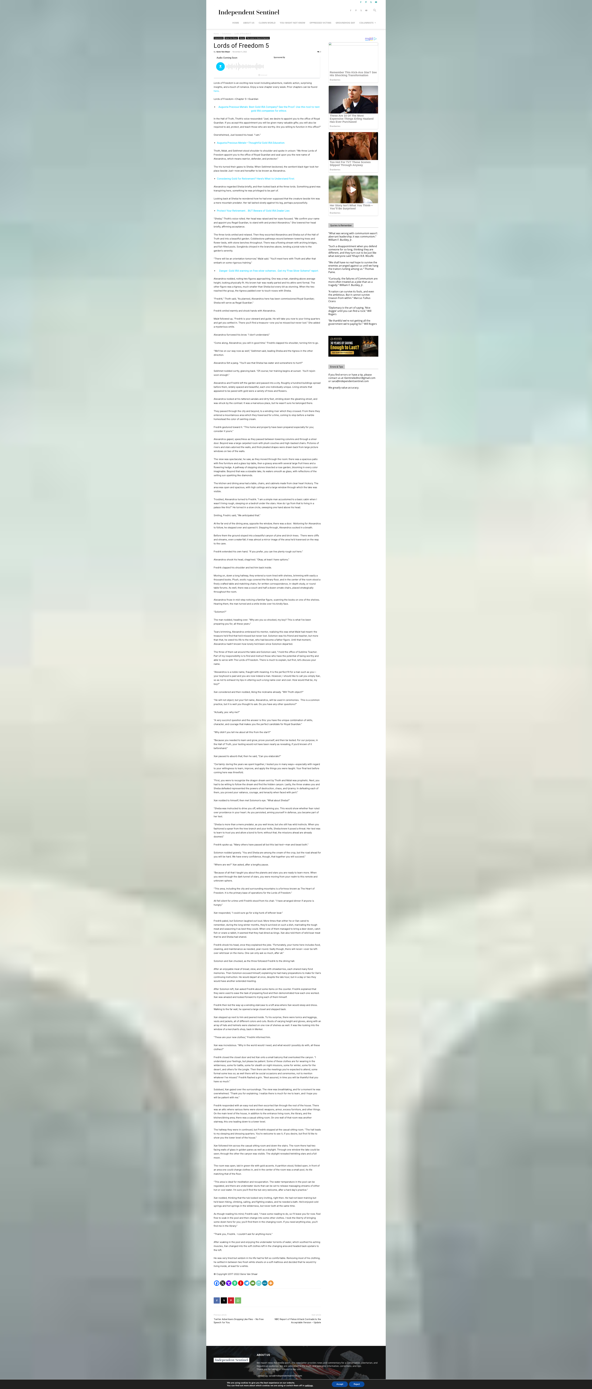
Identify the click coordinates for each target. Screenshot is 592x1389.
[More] (270, 1283)
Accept (339, 1384)
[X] (371, 2)
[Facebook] (360, 2)
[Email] (252, 1283)
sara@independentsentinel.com (285, 1375)
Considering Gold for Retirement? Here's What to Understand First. (256, 178)
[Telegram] (246, 1283)
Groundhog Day (345, 22)
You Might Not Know (292, 22)
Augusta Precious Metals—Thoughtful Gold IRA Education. (251, 142)
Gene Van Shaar (231, 38)
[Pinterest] (366, 2)
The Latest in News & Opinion (258, 38)
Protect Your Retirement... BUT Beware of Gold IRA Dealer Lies (253, 210)
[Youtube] (376, 2)
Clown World (267, 22)
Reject (357, 1384)
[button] (374, 10)
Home (235, 22)
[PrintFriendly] (258, 1283)
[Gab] (234, 1283)
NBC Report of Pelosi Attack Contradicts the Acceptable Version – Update (298, 1321)
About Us (248, 22)
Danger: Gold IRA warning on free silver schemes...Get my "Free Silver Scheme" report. (269, 270)
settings (309, 1385)
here (216, 90)
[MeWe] (264, 1283)
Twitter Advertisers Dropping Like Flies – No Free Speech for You (239, 1321)
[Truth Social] (228, 1283)
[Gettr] (240, 1283)
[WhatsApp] (238, 1300)
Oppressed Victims (320, 22)
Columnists (366, 22)
